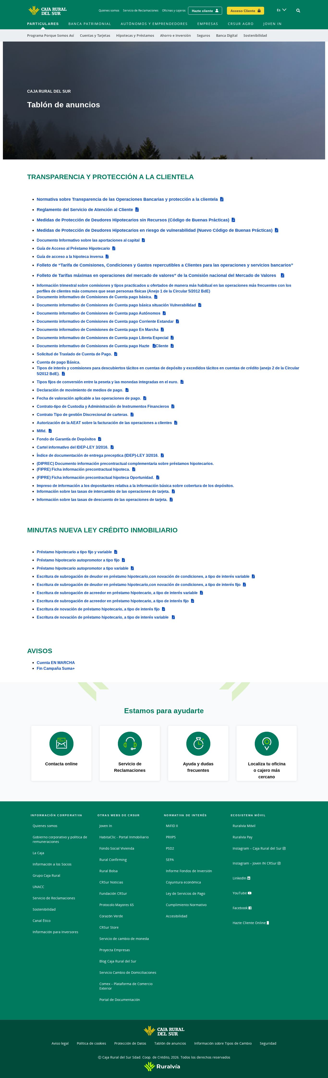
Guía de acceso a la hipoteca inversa (70, 256)
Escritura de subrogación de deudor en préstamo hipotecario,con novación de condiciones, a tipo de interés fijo (139, 584)
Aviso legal (60, 1043)
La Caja (38, 853)
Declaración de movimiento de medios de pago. (80, 390)
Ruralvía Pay (242, 837)
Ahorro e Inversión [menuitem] (175, 35)
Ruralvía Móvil (244, 825)
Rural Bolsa (108, 871)
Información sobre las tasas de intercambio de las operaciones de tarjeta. (103, 491)
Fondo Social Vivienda (116, 848)
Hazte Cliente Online (250, 922)
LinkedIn (240, 878)
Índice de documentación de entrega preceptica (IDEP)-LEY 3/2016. (97, 455)
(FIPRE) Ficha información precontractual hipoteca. (83, 469)
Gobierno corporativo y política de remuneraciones (60, 839)
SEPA (170, 859)
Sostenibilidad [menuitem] (255, 35)
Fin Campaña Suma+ (56, 668)
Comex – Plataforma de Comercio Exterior (125, 986)
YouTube (240, 893)
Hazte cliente (202, 10)
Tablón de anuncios (170, 1043)
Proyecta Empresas (114, 950)
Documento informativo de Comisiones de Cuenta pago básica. (94, 296)
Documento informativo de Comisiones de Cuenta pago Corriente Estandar (105, 321)
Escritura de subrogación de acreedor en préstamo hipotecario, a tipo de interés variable (117, 592)
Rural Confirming (113, 859)
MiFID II (172, 825)
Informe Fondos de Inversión (189, 871)
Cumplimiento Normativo (186, 904)
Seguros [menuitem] (203, 35)
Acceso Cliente (243, 10)
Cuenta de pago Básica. (58, 362)
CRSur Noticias (111, 882)
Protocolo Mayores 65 (116, 904)
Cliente (162, 345)
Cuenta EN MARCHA (56, 662)
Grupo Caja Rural (46, 875)
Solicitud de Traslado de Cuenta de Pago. (74, 354)
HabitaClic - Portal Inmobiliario (124, 837)
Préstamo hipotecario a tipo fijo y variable (74, 551)
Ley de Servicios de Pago (185, 893)
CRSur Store (109, 927)
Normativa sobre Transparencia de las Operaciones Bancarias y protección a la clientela (127, 199)
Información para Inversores (55, 932)
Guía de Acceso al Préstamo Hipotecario (73, 248)
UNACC (38, 886)
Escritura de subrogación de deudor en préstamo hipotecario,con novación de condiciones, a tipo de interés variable (143, 576)
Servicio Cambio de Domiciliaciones (127, 972)
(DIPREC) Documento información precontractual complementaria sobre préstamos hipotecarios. (125, 463)
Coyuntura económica (183, 882)
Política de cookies (91, 1043)
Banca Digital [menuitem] (226, 35)
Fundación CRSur (113, 893)
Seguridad (268, 1043)
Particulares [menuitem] (43, 23)
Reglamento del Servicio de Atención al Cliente (85, 209)
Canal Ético (41, 920)
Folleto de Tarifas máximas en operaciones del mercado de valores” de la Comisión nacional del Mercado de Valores (156, 275)
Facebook (241, 908)
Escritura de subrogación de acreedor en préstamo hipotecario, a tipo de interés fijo (113, 600)
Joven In (105, 825)
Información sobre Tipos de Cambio (223, 1043)
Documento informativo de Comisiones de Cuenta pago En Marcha (97, 329)
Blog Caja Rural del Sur (117, 961)
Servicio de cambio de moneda (124, 938)
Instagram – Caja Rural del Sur (258, 848)
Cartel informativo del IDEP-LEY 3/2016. (72, 447)
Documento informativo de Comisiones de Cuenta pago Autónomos (98, 313)
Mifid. (41, 430)
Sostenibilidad (44, 909)
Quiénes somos (109, 10)
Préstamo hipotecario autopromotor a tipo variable (82, 568)
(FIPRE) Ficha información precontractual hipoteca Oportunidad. (95, 477)
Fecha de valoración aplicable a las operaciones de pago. (89, 398)
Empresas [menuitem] (207, 23)
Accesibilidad (176, 916)
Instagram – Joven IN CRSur (255, 863)
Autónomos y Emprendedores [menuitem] (154, 23)
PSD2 (170, 848)
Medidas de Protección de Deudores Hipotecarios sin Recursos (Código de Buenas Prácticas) (133, 220)
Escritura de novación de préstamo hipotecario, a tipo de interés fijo (98, 609)
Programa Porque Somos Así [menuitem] (50, 35)
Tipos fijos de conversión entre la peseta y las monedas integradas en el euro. (107, 381)
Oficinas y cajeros (174, 10)
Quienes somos (45, 825)
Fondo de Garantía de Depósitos (66, 439)
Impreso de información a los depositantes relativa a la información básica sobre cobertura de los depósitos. (135, 485)
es (278, 10)
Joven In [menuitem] (272, 23)
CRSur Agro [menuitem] (241, 23)
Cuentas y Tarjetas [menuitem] (95, 35)
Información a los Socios (52, 864)
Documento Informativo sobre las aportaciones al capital (88, 240)
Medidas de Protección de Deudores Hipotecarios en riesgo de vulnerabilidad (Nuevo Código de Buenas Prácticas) (155, 230)
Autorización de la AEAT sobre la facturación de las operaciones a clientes (104, 422)
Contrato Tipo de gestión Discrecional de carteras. (82, 414)
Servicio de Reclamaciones (140, 10)
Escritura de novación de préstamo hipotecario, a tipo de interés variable (103, 617)
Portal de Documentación (119, 999)
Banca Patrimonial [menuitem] (89, 23)
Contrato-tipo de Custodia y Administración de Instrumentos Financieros (103, 406)
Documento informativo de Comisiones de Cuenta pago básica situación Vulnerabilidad (116, 305)
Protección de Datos (130, 1043)
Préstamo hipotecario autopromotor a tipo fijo (78, 560)
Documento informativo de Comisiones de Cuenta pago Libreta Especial (102, 337)
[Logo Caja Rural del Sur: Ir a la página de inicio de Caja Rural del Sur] (47, 10)
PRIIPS (171, 837)
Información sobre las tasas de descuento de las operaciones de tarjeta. (102, 499)
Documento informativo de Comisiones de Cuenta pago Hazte (93, 345)
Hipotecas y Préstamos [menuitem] (135, 35)
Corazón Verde (111, 916)
